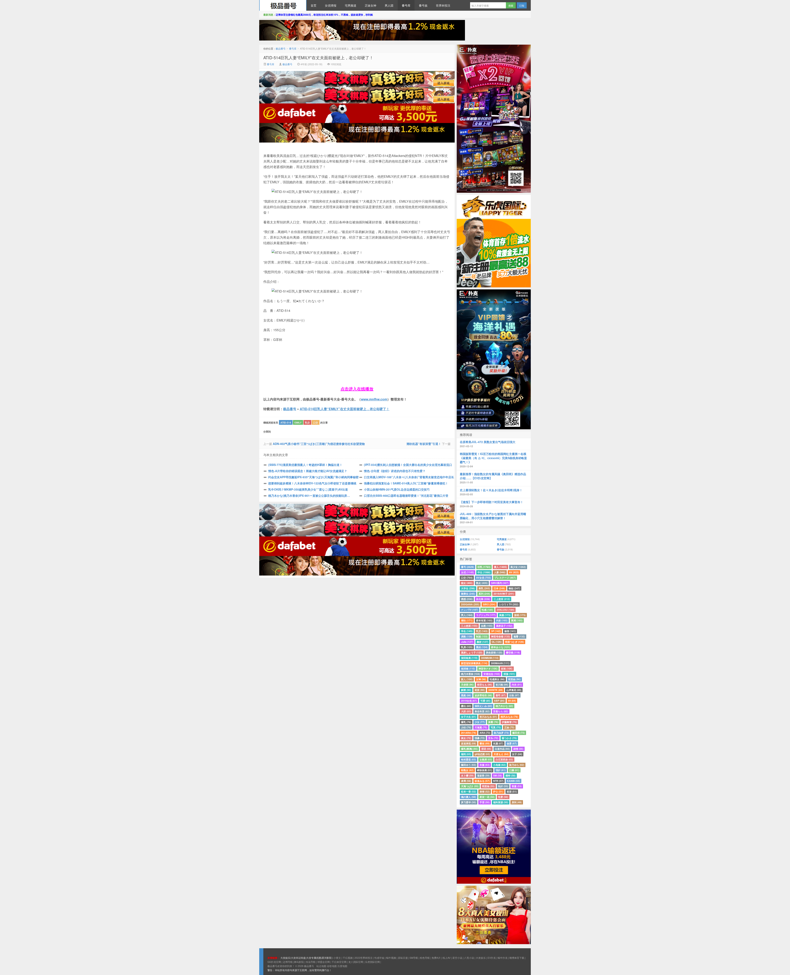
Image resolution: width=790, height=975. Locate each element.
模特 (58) (510, 775)
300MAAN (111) (500, 663)
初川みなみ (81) (488, 716)
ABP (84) (499, 700)
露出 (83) (466, 706)
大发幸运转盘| (298, 958)
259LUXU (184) (505, 610)
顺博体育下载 (516, 957)
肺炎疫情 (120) (494, 652)
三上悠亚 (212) (502, 599)
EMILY (298, 422)
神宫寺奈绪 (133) (500, 636)
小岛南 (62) (499, 765)
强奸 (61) (501, 770)
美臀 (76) (493, 722)
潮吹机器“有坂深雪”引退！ (424, 444)
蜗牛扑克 (503, 957)
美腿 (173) (505, 615)
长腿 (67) (498, 743)
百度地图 (342, 966)
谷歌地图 (332, 966)
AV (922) (514, 572)
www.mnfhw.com (374, 399)
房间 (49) (517, 802)
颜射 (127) (482, 642)
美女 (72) (466, 738)
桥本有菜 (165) (484, 620)
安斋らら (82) (500, 711)
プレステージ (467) (505, 577)
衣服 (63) (485, 765)
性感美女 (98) (497, 679)
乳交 (307, 422)
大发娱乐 (481, 957)
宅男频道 (350, 5)
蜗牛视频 (391, 957)
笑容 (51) (512, 791)
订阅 (521, 5)
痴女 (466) (467, 583)
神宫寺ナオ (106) (488, 668)
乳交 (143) (482, 631)
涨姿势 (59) (483, 775)
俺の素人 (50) (468, 797)
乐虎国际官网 (372, 961)
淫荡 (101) (509, 674)
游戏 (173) (520, 615)
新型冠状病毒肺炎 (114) (474, 663)
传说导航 (311, 961)
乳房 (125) (467, 647)
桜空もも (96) (484, 684)
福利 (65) (466, 754)
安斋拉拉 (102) (491, 674)
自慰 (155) (487, 626)
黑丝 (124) (482, 647)
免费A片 (436, 957)
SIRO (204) (489, 604)
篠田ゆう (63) (468, 765)
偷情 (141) (510, 631)
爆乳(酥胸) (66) (469, 749)
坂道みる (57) (482, 781)
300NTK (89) (495, 690)
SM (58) (497, 775)
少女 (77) (480, 722)
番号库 (406, 5)
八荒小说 (469, 957)
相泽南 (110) (468, 668)
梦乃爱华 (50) (468, 802)
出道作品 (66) (502, 749)
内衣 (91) (517, 684)
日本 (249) (499, 588)
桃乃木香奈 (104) (470, 674)
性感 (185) (487, 610)
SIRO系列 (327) (500, 583)
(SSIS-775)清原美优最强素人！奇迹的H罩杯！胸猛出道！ (305, 465)
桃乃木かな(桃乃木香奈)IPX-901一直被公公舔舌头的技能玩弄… (309, 495)
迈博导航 (288, 961)
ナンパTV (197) (469, 610)
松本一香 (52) (468, 791)
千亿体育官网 (339, 961)
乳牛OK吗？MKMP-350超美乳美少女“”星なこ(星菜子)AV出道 (308, 489)
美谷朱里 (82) (482, 711)
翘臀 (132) (519, 636)
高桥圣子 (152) (504, 626)
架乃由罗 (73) (501, 733)
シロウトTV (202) (508, 604)
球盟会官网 (323, 961)
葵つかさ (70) (509, 738)
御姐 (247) (514, 588)
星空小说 (457, 957)
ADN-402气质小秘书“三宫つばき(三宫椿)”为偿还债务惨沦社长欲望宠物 (319, 444)
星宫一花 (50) (487, 797)
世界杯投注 (443, 5)
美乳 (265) (484, 588)
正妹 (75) (509, 727)
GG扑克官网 (274, 961)
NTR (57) (498, 781)
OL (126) (497, 642)
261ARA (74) (468, 733)
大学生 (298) (468, 588)
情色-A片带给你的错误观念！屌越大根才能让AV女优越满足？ (307, 471)
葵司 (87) (501, 695)
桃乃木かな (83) (504, 706)
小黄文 (337, 957)
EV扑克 (492, 957)
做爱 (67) (512, 743)
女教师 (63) (486, 759)
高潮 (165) (517, 620)
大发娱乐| (285, 958)
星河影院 (327, 958)
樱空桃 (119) (513, 652)
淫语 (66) (486, 749)
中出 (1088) (483, 572)
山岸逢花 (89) (513, 690)
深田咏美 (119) (469, 658)
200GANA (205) (470, 604)
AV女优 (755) (483, 577)
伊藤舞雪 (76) (509, 722)
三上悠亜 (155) (469, 626)
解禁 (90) (466, 690)
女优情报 (330, 5)
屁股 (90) (480, 690)
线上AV (447, 957)
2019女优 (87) (469, 700)
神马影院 (299, 961)
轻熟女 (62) (467, 770)
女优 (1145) (467, 572)
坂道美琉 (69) (468, 743)
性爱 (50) (503, 797)
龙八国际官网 (355, 961)
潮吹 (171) (467, 620)
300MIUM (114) (489, 658)
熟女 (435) (482, 583)
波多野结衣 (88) (483, 695)
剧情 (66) (518, 749)
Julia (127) (467, 642)
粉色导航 (425, 957)
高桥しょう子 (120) (471, 652)
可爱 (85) (485, 700)
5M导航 (414, 957)
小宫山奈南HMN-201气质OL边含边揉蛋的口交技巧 (397, 489)
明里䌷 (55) (488, 786)
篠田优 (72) (518, 733)
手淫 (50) (485, 802)
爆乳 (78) (466, 722)
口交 (315, 422)
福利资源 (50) (500, 802)
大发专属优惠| (314, 958)
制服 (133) (482, 636)
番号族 (423, 5)
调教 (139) (467, 636)
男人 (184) (467, 615)
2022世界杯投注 (363, 957)
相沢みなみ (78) (509, 716)
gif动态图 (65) (482, 754)
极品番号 (283, 5)
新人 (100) (467, 679)
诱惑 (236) (467, 599)
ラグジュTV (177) (486, 615)
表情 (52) (485, 791)
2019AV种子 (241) (504, 593)
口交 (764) (467, 577)
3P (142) (496, 631)
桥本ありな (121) (500, 647)
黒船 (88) (466, 695)
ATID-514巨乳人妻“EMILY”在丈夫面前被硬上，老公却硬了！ (318, 57)
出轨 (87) (514, 695)
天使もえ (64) (501, 754)
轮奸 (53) (503, 786)
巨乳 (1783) (483, 567)
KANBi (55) (513, 781)
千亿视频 (348, 957)
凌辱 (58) (466, 781)
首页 (313, 5)
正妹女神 (370, 5)
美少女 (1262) (518, 567)
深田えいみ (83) (483, 706)
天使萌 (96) (467, 684)
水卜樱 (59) (467, 775)
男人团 (389, 5)
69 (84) (512, 700)
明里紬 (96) (514, 679)
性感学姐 (379, 957)
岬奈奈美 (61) (484, 770)
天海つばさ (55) (470, 786)
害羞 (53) (517, 786)
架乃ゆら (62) (516, 765)
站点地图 (321, 966)
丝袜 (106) (506, 668)
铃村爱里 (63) (468, 759)
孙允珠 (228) (483, 599)
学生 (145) (467, 631)
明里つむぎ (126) (514, 642)
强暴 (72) (480, 738)
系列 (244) (484, 593)
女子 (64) (517, 754)
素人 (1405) (500, 567)
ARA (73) (485, 733)
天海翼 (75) (481, 727)
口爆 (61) (514, 770)
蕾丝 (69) (485, 743)
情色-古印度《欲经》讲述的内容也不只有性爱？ (394, 471)
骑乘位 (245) (468, 593)
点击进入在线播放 (356, 389)
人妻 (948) (499, 572)
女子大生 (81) (468, 716)
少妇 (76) (466, 727)
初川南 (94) (502, 684)
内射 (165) (502, 620)
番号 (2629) (467, 567)
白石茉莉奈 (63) (504, 759)
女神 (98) (481, 679)
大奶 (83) (466, 711)
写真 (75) (496, 727)
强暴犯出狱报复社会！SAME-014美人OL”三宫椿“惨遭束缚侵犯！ (406, 483)
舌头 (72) (493, 738)
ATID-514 (285, 422)
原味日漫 (403, 957)
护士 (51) (498, 791)
